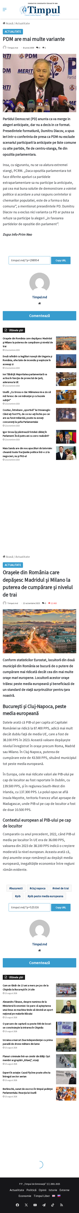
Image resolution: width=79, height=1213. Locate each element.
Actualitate (22, 23)
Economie (25, 1196)
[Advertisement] (39, 506)
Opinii (42, 1190)
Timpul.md (12, 47)
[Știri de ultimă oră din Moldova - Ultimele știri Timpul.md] (39, 9)
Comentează (39, 315)
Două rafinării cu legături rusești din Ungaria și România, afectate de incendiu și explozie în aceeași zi (27, 360)
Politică (31, 1190)
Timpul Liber (42, 1196)
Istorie (53, 1190)
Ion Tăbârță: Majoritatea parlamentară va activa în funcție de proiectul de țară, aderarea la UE (25, 378)
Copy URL (61, 260)
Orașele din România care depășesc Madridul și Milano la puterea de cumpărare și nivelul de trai (28, 342)
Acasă (9, 23)
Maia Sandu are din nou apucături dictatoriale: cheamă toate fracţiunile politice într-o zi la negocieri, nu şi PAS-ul (27, 452)
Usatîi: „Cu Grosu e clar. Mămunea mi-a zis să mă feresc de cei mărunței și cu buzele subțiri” (27, 396)
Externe (64, 1190)
